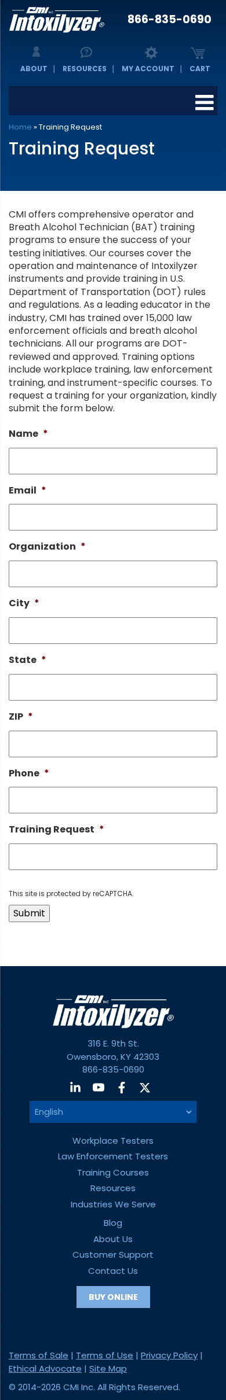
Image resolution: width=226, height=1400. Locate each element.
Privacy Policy (169, 1355)
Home (20, 126)
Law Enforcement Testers (113, 1156)
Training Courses (113, 1172)
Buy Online (113, 1297)
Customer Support (113, 1254)
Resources (85, 68)
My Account (148, 68)
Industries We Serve (113, 1204)
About (34, 68)
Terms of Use (104, 1355)
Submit (29, 913)
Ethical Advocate (45, 1368)
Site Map (108, 1368)
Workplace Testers (113, 1140)
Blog (113, 1223)
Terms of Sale (38, 1355)
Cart (199, 68)
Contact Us (113, 1271)
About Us (113, 1239)
